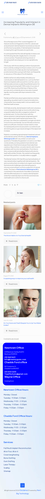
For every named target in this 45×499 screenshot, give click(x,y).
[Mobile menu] (42, 12)
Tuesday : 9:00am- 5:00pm (15, 398)
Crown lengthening (11, 455)
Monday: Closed (10, 394)
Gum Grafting (9, 461)
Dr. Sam (16, 37)
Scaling (7, 468)
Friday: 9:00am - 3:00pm (14, 408)
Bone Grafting (9, 458)
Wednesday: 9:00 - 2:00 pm (15, 401)
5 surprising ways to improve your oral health (19, 278)
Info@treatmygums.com (15, 359)
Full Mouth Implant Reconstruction (17, 448)
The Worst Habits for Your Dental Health (17, 235)
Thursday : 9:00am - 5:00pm (15, 404)
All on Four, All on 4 (11, 451)
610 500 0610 (35, 2)
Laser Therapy (9, 464)
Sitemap (7, 471)
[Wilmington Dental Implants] (22, 12)
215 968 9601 (11, 2)
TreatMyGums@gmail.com (16, 374)
